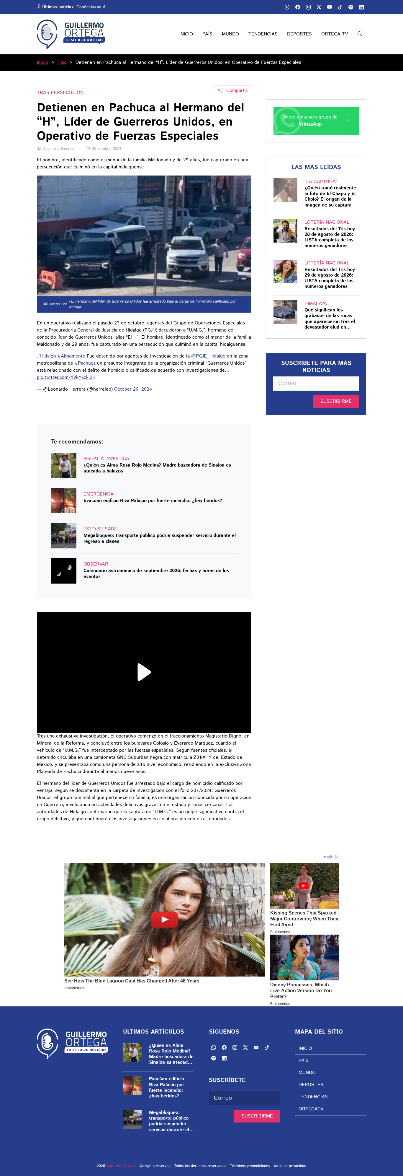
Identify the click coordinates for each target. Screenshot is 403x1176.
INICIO (186, 34)
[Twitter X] (319, 7)
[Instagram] (308, 7)
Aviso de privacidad (289, 1166)
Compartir (236, 90)
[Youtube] (329, 7)
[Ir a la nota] (63, 465)
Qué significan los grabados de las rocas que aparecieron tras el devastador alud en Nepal (329, 318)
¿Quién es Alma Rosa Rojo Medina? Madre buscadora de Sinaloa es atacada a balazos (157, 468)
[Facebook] (297, 7)
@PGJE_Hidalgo (208, 356)
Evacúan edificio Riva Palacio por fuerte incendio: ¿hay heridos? (152, 501)
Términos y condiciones (250, 1166)
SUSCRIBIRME (336, 401)
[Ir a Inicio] (71, 34)
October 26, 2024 (133, 389)
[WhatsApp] (287, 7)
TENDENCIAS (263, 34)
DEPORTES (299, 34)
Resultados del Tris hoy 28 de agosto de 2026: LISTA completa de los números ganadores (329, 237)
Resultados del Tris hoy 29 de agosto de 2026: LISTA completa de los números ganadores (329, 278)
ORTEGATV (311, 1109)
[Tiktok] (340, 7)
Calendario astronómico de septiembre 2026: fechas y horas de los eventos (156, 573)
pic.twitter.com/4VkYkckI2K (66, 377)
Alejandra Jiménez (58, 149)
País (62, 62)
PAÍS (207, 34)
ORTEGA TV (334, 34)
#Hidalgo (46, 356)
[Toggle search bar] (360, 34)
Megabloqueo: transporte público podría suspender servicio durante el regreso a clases (159, 538)
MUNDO (230, 34)
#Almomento (71, 356)
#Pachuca (85, 363)
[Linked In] (361, 7)
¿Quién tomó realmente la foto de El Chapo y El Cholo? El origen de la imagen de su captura (330, 196)
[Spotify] (351, 7)
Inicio (42, 62)
